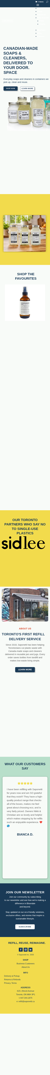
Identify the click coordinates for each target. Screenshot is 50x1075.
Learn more (27, 88)
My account (42, 8)
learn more (25, 669)
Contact (41, 36)
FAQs (41, 21)
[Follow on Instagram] (26, 950)
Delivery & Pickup (12, 976)
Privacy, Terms (10, 983)
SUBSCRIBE (25, 927)
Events (42, 24)
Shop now (10, 88)
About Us (42, 15)
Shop (40, 11)
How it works (43, 18)
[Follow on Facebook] (21, 950)
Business (42, 30)
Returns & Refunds (12, 980)
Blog (40, 33)
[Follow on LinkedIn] (30, 950)
